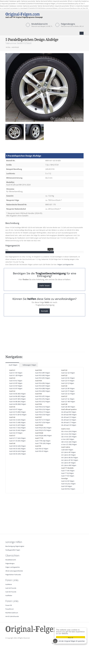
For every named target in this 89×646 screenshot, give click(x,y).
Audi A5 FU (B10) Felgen (17, 415)
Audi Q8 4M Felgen (68, 407)
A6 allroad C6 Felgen (68, 420)
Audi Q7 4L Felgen (67, 399)
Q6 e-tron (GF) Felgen (69, 437)
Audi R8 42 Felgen (41, 449)
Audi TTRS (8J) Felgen (42, 441)
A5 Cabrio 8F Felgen (68, 463)
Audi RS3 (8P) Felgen (42, 373)
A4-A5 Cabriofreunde (12, 616)
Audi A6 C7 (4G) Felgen (17, 428)
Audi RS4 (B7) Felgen (42, 386)
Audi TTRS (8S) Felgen (43, 443)
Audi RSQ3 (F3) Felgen (43, 430)
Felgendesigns (68, 23)
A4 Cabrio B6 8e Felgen (69, 457)
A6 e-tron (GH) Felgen (69, 431)
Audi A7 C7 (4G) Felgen (17, 438)
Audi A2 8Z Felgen (67, 481)
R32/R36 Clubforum (11, 613)
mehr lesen (44, 285)
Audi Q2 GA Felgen (68, 373)
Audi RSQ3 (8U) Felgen (43, 428)
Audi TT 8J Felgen (67, 473)
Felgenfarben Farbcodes (13, 575)
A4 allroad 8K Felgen (68, 412)
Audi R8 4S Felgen (41, 451)
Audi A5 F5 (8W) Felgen (17, 412)
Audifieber (8, 595)
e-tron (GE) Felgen (67, 439)
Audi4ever (8, 584)
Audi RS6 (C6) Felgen (42, 409)
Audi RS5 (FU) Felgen (42, 401)
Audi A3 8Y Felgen (15, 388)
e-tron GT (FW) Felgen (69, 444)
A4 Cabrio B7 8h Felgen (69, 460)
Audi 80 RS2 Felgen (68, 489)
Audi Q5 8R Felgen (68, 388)
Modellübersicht (39, 23)
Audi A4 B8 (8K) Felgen (17, 401)
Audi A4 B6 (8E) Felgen (17, 396)
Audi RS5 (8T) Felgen (42, 396)
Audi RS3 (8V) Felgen (42, 375)
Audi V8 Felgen (66, 486)
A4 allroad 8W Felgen (69, 415)
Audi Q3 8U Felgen (68, 378)
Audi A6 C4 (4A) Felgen (17, 420)
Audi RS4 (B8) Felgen (42, 388)
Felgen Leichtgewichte (65, 264)
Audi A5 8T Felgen (15, 409)
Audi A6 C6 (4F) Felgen (17, 425)
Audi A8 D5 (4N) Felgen (17, 454)
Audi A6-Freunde (10, 592)
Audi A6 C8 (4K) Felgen (17, 430)
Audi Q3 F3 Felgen (67, 381)
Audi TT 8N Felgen (68, 471)
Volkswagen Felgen (29, 365)
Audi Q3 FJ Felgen (67, 383)
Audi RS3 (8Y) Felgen (42, 378)
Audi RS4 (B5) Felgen (42, 383)
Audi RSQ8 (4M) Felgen (43, 435)
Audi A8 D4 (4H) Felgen (17, 451)
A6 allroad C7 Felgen (68, 422)
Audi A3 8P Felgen (15, 383)
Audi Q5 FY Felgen (67, 391)
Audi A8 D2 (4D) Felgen (17, 446)
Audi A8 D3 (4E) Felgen (17, 449)
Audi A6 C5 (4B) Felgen (17, 422)
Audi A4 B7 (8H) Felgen (17, 399)
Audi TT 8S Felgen (67, 476)
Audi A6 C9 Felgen (15, 433)
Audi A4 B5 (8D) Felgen (17, 394)
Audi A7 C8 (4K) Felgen (17, 441)
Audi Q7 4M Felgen (68, 401)
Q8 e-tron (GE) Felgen (69, 442)
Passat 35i (8, 605)
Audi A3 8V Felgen (15, 386)
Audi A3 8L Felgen (15, 381)
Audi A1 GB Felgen (16, 375)
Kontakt (44, 311)
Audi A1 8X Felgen (15, 373)
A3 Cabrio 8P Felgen (68, 452)
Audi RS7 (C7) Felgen (42, 420)
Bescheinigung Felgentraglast (14, 546)
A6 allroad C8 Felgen (68, 425)
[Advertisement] (22, 147)
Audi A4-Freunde (10, 588)
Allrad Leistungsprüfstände (14, 571)
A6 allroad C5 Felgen (68, 417)
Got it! (70, 638)
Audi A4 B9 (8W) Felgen (17, 404)
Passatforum (9, 609)
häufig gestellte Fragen (12, 550)
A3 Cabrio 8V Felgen (68, 455)
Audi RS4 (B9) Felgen (42, 391)
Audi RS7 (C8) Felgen (42, 422)
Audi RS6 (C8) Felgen (42, 415)
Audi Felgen (12, 365)
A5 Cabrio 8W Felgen (68, 465)
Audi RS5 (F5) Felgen (42, 399)
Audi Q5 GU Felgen (68, 394)
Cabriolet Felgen (67, 450)
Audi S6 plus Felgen (68, 484)
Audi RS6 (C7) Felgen (42, 412)
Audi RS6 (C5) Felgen (42, 407)
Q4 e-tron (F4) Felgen (68, 434)
